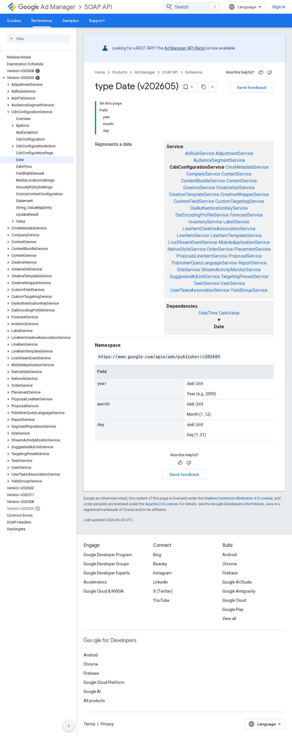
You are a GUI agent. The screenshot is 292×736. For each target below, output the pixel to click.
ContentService (241, 181)
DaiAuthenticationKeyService (219, 208)
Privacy (107, 724)
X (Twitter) (163, 591)
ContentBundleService (203, 181)
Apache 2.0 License (161, 504)
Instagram (162, 573)
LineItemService (193, 235)
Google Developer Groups (106, 564)
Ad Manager (58, 7)
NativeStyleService (186, 249)
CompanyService (203, 174)
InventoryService (205, 222)
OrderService (220, 249)
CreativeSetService (235, 187)
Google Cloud (234, 600)
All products (94, 700)
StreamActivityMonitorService (231, 269)
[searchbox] (38, 38)
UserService (232, 283)
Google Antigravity (239, 591)
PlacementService (252, 249)
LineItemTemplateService (236, 235)
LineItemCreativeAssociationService (219, 228)
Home (100, 72)
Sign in (278, 7)
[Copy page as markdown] (203, 87)
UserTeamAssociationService (200, 290)
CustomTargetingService (239, 201)
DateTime (208, 313)
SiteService (188, 269)
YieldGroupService (249, 290)
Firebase (230, 573)
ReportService (252, 263)
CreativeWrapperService (244, 194)
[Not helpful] (269, 72)
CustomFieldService (194, 201)
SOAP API (98, 7)
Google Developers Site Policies (237, 504)
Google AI (92, 691)
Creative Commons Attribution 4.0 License (238, 498)
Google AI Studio (237, 582)
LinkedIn (160, 582)
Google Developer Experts (107, 573)
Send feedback (252, 87)
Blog (157, 554)
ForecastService (246, 215)
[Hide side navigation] (68, 725)
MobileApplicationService (244, 242)
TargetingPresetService (244, 276)
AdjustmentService (234, 153)
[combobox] (191, 7)
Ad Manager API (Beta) (185, 48)
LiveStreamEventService (192, 242)
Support (97, 20)
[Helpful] (261, 72)
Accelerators (95, 582)
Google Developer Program (108, 554)
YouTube (161, 600)
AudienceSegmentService (219, 160)
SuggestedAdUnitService (195, 276)
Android (229, 554)
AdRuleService (199, 153)
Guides (14, 20)
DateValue (229, 313)
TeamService (206, 283)
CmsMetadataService (247, 167)
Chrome (229, 564)
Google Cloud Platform (104, 682)
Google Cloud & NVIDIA (104, 591)
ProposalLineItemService (201, 256)
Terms (89, 724)
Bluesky (160, 564)
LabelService (236, 222)
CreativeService (199, 187)
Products (119, 72)
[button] (37, 77)
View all (229, 618)
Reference (41, 20)
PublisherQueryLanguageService (204, 263)
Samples (70, 20)
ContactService (236, 174)
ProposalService (245, 256)
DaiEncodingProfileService (202, 215)
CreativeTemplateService (194, 194)
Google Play (233, 609)
